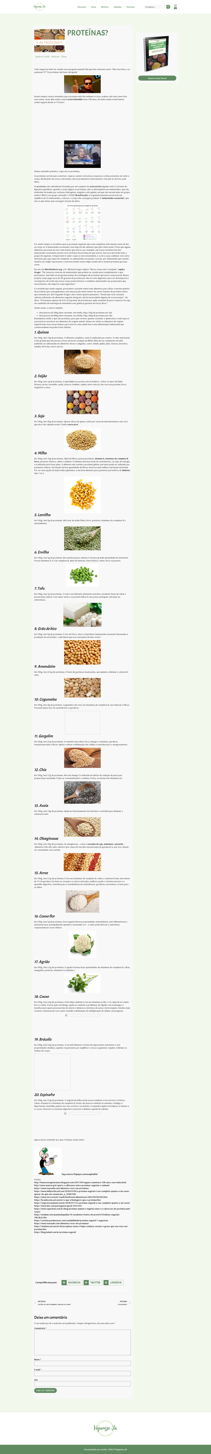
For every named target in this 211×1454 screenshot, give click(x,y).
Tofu (40, 588)
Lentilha (44, 514)
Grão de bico (47, 628)
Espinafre (47, 1094)
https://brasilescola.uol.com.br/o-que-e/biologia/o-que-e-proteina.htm (67, 1199)
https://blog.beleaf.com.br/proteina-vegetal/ (55, 1232)
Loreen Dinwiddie (75, 99)
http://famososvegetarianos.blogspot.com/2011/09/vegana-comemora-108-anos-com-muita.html (80, 1182)
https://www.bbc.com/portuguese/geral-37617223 (58, 1205)
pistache (119, 843)
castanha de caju (95, 843)
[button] (72, 1282)
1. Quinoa (41, 332)
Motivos (105, 7)
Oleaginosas (48, 838)
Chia (42, 769)
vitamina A (99, 458)
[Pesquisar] (168, 7)
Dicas (93, 7)
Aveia (43, 805)
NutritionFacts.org (53, 269)
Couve (44, 996)
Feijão (42, 375)
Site (36, 1379)
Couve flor (47, 916)
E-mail (37, 1369)
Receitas (131, 7)
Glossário (81, 7)
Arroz (43, 872)
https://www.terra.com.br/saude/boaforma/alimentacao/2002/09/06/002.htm (70, 1196)
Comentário (40, 1328)
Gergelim (46, 736)
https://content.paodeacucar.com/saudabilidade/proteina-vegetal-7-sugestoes (71, 1220)
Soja (41, 415)
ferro (36, 461)
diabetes (126, 470)
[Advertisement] (82, 122)
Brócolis (45, 1039)
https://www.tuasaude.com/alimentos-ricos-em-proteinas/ (61, 1188)
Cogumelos (48, 699)
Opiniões (118, 7)
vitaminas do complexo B (116, 458)
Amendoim (46, 666)
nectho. (104, 1449)
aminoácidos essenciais (113, 198)
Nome (37, 1359)
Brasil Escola (81, 195)
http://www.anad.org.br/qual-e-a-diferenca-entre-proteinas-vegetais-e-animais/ (72, 1185)
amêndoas (108, 843)
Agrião (44, 961)
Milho (42, 453)
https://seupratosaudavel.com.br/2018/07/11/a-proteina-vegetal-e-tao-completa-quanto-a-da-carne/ (82, 1202)
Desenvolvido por (92, 1449)
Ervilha (43, 552)
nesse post (73, 424)
